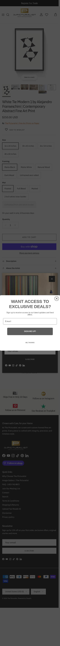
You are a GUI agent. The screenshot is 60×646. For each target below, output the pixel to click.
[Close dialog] (56, 298)
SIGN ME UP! (30, 331)
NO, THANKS (30, 343)
